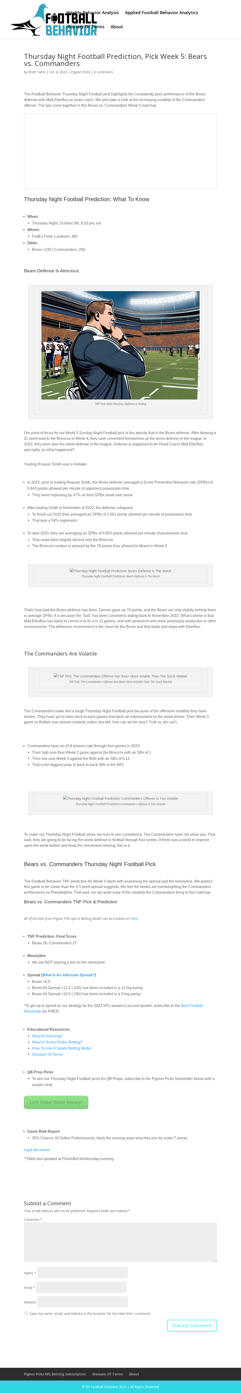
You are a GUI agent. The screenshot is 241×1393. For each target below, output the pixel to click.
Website (30, 1302)
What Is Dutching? (47, 1036)
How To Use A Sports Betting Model (61, 1048)
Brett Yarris (37, 72)
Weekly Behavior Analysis (92, 13)
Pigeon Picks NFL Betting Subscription (55, 1374)
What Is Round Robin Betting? (57, 1042)
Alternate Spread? (78, 975)
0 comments (103, 72)
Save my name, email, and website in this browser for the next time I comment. (90, 1313)
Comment (33, 1219)
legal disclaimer (37, 1150)
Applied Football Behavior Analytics (161, 13)
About (117, 27)
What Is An (52, 975)
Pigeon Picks (80, 72)
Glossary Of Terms (85, 27)
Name (30, 1273)
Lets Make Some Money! (56, 1102)
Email (29, 1287)
